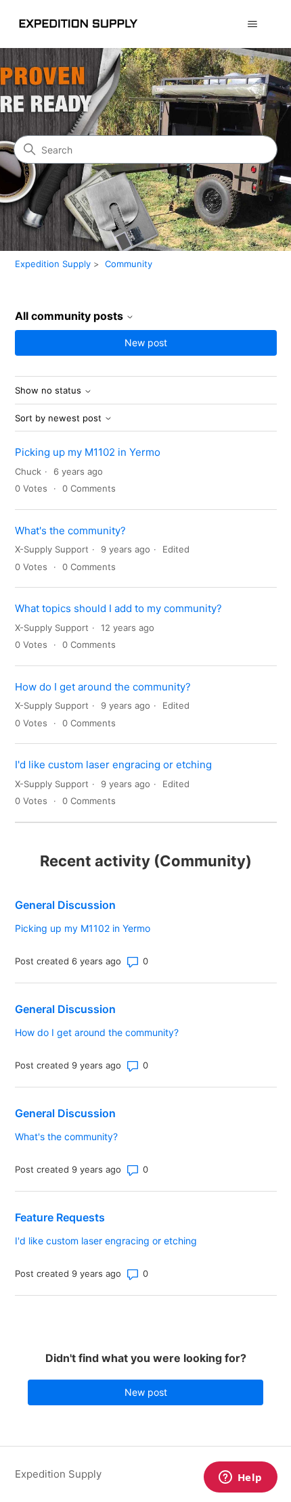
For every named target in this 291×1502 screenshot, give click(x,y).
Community (128, 263)
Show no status (49, 390)
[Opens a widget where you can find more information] (240, 1478)
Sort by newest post (59, 418)
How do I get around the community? (103, 686)
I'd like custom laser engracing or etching (113, 764)
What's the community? (70, 530)
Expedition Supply (53, 263)
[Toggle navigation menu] (253, 24)
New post (146, 342)
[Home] (77, 24)
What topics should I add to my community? (118, 608)
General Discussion (65, 905)
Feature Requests (60, 1217)
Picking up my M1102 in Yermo (87, 452)
